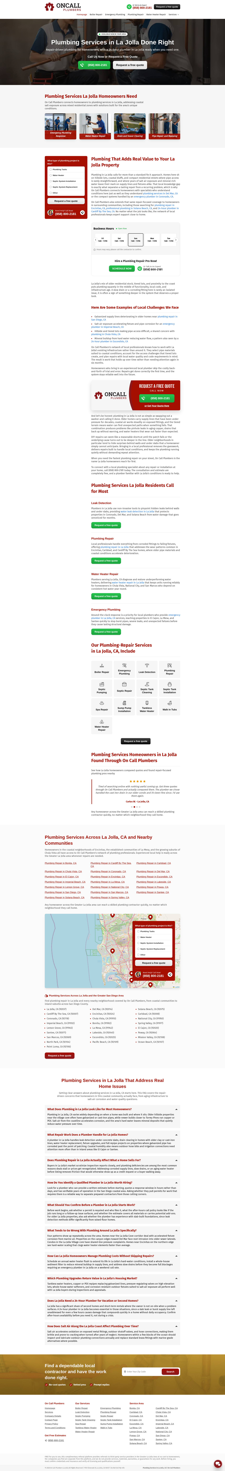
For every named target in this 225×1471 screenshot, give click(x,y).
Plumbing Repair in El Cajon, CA (62, 876)
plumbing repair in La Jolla (114, 547)
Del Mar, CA (161, 1416)
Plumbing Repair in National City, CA (110, 887)
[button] (131, 980)
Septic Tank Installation (111, 1420)
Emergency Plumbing (115, 14)
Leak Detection (82, 1412)
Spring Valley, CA (164, 1443)
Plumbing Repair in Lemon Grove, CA (64, 887)
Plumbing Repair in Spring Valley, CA (110, 897)
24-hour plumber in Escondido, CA (109, 341)
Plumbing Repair (136, 14)
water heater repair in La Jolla (128, 582)
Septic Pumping (82, 1416)
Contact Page (51, 1420)
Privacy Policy (51, 1424)
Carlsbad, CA (136, 1412)
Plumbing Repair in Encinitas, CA (108, 876)
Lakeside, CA (162, 1428)
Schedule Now (122, 268)
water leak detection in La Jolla (137, 511)
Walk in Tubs (106, 1428)
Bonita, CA (135, 1408)
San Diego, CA (163, 1435)
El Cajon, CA (136, 1420)
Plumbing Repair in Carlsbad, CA (153, 863)
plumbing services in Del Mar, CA (160, 193)
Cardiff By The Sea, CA (167, 1408)
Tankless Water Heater (86, 1428)
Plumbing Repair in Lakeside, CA (153, 882)
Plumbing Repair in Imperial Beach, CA (65, 882)
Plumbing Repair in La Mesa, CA (108, 882)
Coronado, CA (136, 1416)
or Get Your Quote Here (157, 406)
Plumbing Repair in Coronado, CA (108, 871)
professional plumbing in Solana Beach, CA (129, 208)
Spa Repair (80, 1424)
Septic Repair (106, 1416)
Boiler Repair (96, 14)
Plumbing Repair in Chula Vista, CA (63, 871)
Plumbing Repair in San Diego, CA (63, 892)
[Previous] (95, 239)
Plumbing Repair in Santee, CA (152, 892)
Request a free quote (167, 6)
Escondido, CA (136, 1424)
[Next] (176, 239)
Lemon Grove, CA (138, 1432)
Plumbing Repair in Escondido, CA (154, 876)
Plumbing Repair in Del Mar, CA (153, 871)
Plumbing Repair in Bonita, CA (60, 863)
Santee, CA (161, 1439)
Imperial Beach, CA (165, 1424)
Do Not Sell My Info (117, 1468)
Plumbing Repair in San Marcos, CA (109, 892)
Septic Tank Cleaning (85, 1420)
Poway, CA (135, 1435)
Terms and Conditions (55, 1428)
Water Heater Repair (156, 14)
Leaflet (177, 987)
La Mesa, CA (136, 1428)
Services (49, 1412)
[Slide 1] (132, 807)
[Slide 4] (139, 807)
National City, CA (164, 1432)
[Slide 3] (137, 807)
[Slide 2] (134, 807)
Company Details (53, 1416)
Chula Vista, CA (163, 1412)
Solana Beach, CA (138, 1443)
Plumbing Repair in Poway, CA (152, 887)
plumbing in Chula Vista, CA (105, 334)
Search (170, 1371)
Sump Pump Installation (111, 1424)
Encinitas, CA (162, 1420)
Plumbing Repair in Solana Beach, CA (64, 897)
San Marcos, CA (137, 1439)
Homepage (82, 14)
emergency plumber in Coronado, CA (153, 196)
